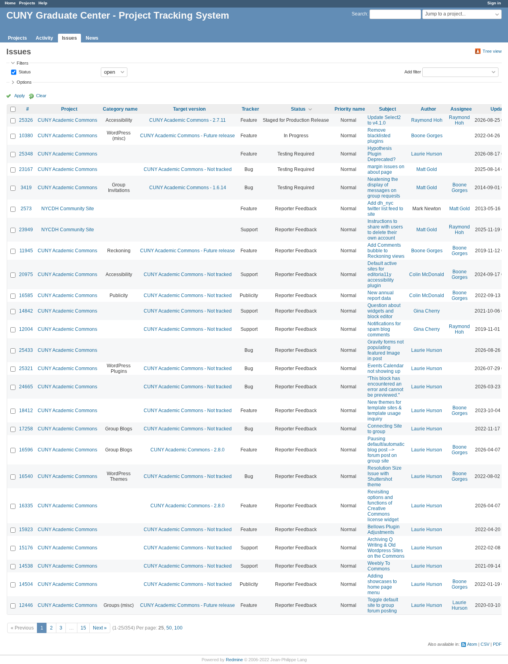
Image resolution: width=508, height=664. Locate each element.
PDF (497, 644)
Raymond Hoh (427, 120)
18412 (26, 410)
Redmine (234, 659)
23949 (26, 229)
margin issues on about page (386, 169)
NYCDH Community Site (67, 208)
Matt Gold (426, 169)
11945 (26, 250)
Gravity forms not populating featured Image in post (386, 350)
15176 (26, 548)
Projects (27, 3)
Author (428, 109)
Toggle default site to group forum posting (383, 605)
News (92, 38)
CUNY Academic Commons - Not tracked (188, 169)
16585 (26, 295)
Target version (189, 109)
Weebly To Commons (379, 566)
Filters (23, 63)
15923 (26, 529)
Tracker (250, 109)
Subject (387, 109)
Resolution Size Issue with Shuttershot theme (385, 476)
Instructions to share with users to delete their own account (385, 230)
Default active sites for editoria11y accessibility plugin (382, 274)
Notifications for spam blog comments (384, 329)
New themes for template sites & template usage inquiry (385, 410)
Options (24, 82)
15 (83, 628)
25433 (26, 350)
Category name (120, 109)
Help (42, 3)
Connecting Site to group (385, 428)
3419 (26, 187)
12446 (26, 605)
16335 (26, 506)
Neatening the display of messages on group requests (384, 188)
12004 (26, 329)
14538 (26, 566)
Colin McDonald (426, 274)
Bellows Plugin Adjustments (384, 529)
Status (24, 71)
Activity (44, 38)
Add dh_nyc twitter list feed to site (385, 208)
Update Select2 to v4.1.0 (384, 120)
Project (69, 109)
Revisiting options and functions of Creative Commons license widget (383, 505)
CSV (485, 644)
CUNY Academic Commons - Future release (187, 135)
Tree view (492, 51)
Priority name (350, 109)
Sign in (494, 3)
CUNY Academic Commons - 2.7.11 (187, 120)
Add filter (412, 71)
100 (178, 628)
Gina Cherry (427, 311)
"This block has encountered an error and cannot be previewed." (385, 387)
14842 (26, 311)
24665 (26, 387)
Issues (69, 38)
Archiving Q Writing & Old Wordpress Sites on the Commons (386, 548)
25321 (26, 368)
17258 (26, 429)
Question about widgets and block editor (384, 311)
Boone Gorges (427, 135)
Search (359, 14)
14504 (26, 584)
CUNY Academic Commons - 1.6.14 (187, 187)
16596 (26, 450)
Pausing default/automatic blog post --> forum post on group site (386, 450)
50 (169, 628)
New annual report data (381, 295)
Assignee (461, 109)
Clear (41, 95)
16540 (26, 476)
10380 (26, 135)
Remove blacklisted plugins (379, 135)
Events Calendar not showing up (386, 368)
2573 (26, 208)
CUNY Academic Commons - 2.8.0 (187, 450)
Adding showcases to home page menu (382, 584)
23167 (26, 169)
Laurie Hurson (426, 154)
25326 (26, 120)
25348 (26, 154)
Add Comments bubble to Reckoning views (386, 250)
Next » (100, 628)
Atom (472, 644)
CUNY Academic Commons (67, 120)
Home (10, 3)
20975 (26, 274)
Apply (19, 95)
